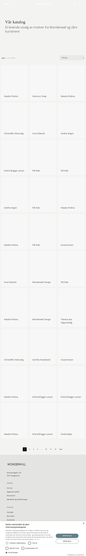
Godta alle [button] (67, 536)
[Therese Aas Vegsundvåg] (71, 301)
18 (55, 449)
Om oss (9, 488)
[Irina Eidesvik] (43, 115)
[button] (6, 4)
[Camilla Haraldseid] (43, 342)
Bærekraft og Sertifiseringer (17, 499)
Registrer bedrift (13, 492)
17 (51, 449)
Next (61, 449)
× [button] (83, 523)
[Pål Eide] (43, 153)
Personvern (11, 496)
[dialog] (43, 538)
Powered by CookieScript (75, 555)
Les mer (37, 539)
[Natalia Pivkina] (14, 78)
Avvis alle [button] (67, 541)
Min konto (10, 516)
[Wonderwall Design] (43, 264)
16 (46, 449)
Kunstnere (11, 520)
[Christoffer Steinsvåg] (14, 115)
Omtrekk (10, 512)
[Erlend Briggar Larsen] (14, 153)
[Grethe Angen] (71, 115)
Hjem (3, 58)
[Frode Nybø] (71, 416)
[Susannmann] (71, 227)
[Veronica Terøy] (43, 78)
